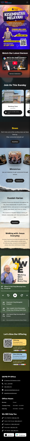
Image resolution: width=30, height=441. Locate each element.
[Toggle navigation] (27, 2)
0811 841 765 (15, 418)
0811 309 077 (18, 421)
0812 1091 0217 (15, 424)
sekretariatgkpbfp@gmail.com (11, 390)
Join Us (10, 181)
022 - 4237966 (8, 383)
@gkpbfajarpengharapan (10, 393)
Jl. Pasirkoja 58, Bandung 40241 (12, 380)
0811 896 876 (8, 387)
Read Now (15, 142)
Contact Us (19, 181)
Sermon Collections (15, 74)
